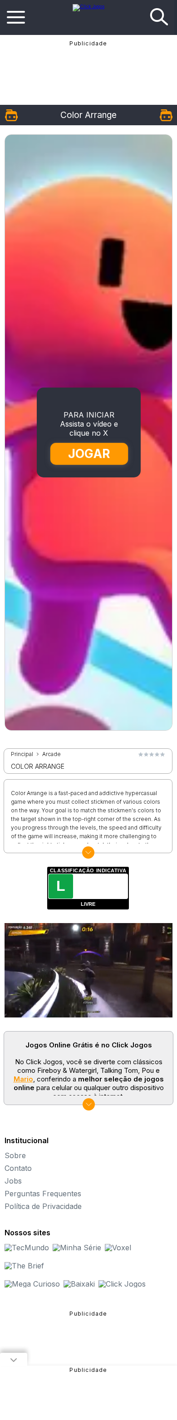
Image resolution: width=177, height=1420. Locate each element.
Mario (23, 1079)
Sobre (15, 1155)
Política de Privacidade (43, 1206)
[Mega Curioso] (32, 1283)
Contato (18, 1168)
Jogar (89, 454)
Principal (22, 754)
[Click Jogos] (88, 6)
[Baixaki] (79, 1283)
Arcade (51, 754)
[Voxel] (118, 1247)
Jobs (13, 1180)
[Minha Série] (77, 1247)
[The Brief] (24, 1265)
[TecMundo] (27, 1247)
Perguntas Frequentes (43, 1193)
